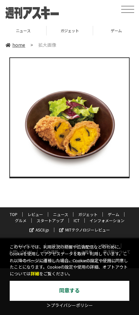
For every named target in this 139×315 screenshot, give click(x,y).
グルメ (21, 220)
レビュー (35, 214)
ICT (77, 220)
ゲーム (99, 30)
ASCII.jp (42, 229)
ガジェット (52, 30)
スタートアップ (50, 220)
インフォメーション (107, 220)
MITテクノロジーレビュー (87, 229)
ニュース (60, 214)
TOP (13, 214)
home (18, 45)
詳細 (35, 273)
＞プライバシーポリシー (70, 305)
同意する (69, 291)
